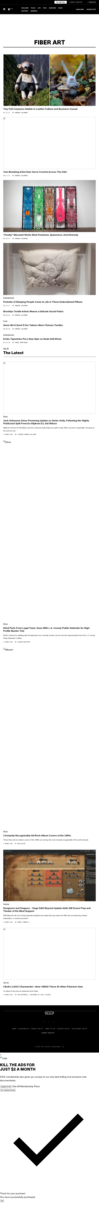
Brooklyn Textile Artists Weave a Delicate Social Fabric (33, 311)
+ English (91, 2)
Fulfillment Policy (79, 1029)
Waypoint (24, 11)
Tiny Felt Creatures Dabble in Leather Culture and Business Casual (40, 109)
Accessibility (23, 1029)
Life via (6, 982)
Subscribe (80, 9)
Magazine (24, 8)
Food (5, 321)
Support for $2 (6, 1087)
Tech (45, 8)
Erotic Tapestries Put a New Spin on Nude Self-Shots (32, 339)
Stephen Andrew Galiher (27, 434)
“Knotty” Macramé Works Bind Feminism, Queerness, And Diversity (40, 235)
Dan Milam (21, 843)
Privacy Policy (37, 1029)
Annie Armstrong (21, 342)
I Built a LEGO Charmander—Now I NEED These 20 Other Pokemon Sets (43, 986)
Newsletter (91, 9)
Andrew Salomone (21, 112)
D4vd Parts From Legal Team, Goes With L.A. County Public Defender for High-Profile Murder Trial (46, 629)
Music (60, 8)
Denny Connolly (23, 922)
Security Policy (63, 1029)
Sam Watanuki (23, 995)
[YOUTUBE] (56, 1022)
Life (39, 8)
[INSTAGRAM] (47, 1022)
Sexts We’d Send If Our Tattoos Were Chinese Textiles (33, 325)
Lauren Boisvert (24, 642)
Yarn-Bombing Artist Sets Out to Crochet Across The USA (35, 172)
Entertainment (8, 298)
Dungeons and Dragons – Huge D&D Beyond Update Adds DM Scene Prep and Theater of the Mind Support (47, 909)
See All (6, 348)
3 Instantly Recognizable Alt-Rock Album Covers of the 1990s (37, 835)
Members (34, 11)
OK (2, 1201)
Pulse (33, 8)
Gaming (6, 904)
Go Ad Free (60, 2)
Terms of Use (50, 1029)
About (14, 1029)
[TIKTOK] (51, 1022)
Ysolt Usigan (45, 995)
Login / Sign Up (75, 2)
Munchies (52, 8)
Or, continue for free (8, 1090)
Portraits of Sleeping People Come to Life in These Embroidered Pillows (42, 302)
